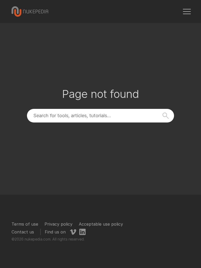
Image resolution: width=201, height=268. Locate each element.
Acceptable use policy (101, 224)
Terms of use (25, 224)
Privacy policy (58, 224)
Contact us (23, 231)
